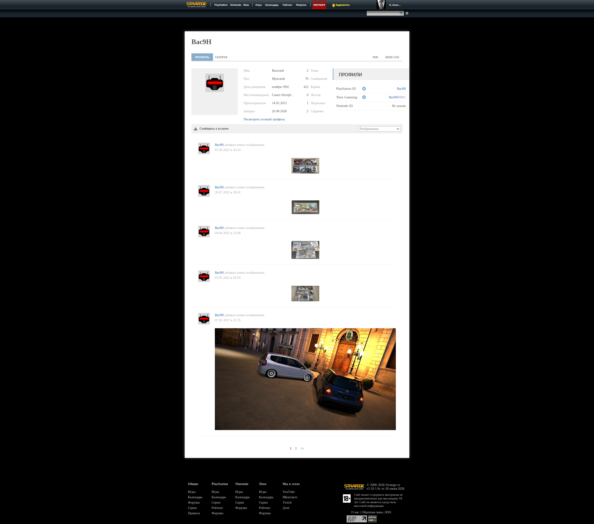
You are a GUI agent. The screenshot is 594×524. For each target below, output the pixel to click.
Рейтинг (217, 508)
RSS (388, 512)
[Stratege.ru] (196, 4)
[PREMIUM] (319, 4)
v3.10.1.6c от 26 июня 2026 (385, 488)
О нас (355, 512)
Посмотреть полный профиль (264, 119)
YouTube (289, 492)
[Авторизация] (389, 4)
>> (302, 448)
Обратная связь (372, 512)
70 (306, 78)
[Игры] (258, 4)
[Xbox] (246, 4)
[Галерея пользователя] (221, 57)
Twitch (287, 502)
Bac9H (401, 88)
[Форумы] (301, 4)
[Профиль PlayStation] (375, 57)
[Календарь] (272, 4)
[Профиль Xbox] (392, 57)
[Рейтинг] (287, 4)
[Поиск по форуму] (407, 13)
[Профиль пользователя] (202, 57)
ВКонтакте (290, 497)
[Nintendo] (235, 4)
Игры (191, 492)
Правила (194, 513)
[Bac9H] (204, 153)
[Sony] (220, 4)
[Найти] (402, 13)
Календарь (195, 497)
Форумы (194, 502)
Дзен (286, 508)
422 (305, 87)
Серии (192, 508)
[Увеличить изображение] (305, 172)
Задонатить (343, 5)
